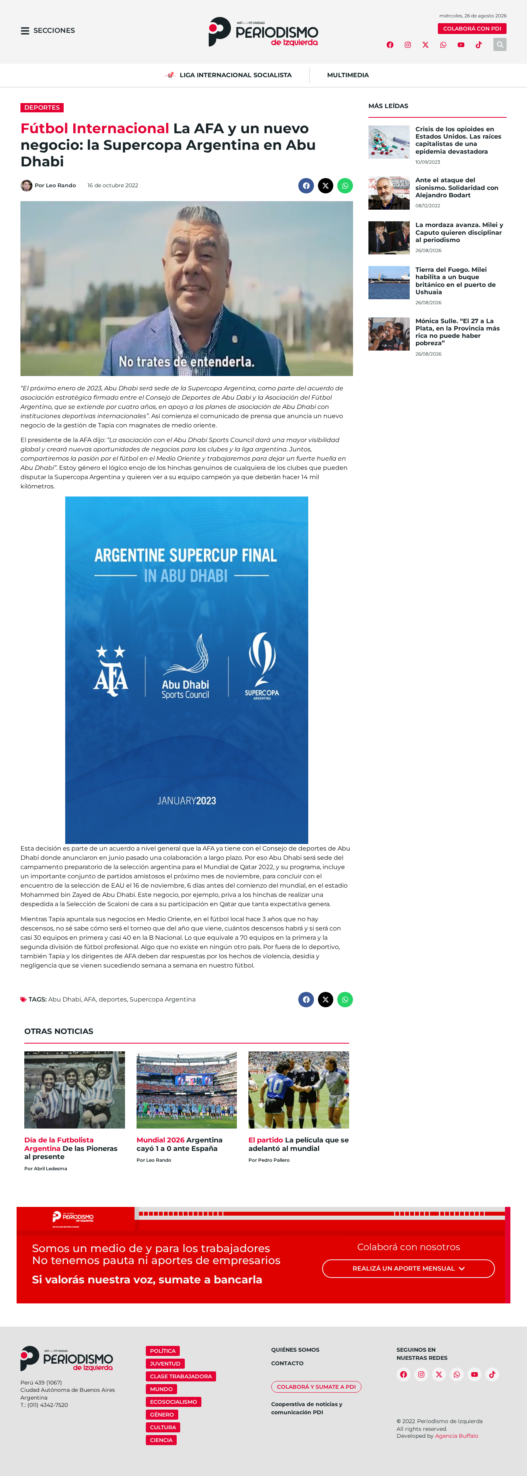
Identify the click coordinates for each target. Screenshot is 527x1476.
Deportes (42, 107)
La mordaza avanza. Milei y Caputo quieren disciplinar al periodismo (459, 232)
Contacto (287, 1363)
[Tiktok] (479, 45)
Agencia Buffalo (456, 1435)
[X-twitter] (425, 45)
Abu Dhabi (64, 999)
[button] (306, 186)
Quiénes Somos (295, 1349)
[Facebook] (390, 45)
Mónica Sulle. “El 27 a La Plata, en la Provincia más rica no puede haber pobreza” (458, 332)
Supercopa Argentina (163, 999)
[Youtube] (461, 45)
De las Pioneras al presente (71, 1148)
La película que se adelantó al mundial (298, 1144)
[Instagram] (408, 45)
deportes (113, 999)
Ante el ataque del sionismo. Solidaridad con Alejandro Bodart (457, 187)
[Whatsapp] (443, 45)
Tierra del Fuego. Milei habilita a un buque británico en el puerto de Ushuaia (456, 281)
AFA (90, 999)
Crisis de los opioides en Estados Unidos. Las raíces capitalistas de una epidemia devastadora (459, 140)
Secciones (54, 30)
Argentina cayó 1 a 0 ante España (180, 1144)
